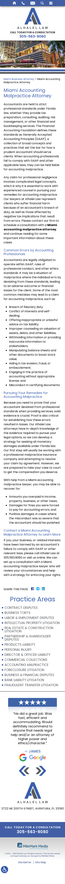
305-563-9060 (32, 36)
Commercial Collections (26, 659)
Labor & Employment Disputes (29, 617)
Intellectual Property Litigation (32, 623)
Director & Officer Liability (27, 654)
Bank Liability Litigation (24, 680)
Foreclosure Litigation (24, 670)
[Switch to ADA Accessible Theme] (4, 869)
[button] (24, 771)
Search (42, 3)
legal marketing (20, 856)
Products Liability (20, 644)
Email (33, 3)
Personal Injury (18, 649)
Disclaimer (24, 862)
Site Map (40, 862)
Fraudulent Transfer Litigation (31, 685)
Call (23, 3)
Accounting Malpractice (27, 665)
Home (14, 3)
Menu (51, 3)
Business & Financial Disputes (29, 675)
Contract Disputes (21, 607)
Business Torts (18, 612)
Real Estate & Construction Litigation (29, 629)
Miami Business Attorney (19, 79)
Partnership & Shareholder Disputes (28, 638)
